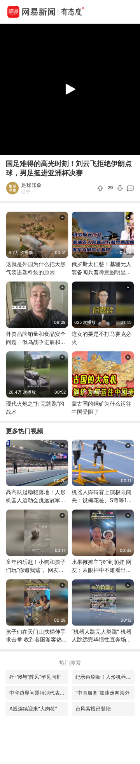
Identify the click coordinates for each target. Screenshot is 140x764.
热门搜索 (70, 662)
